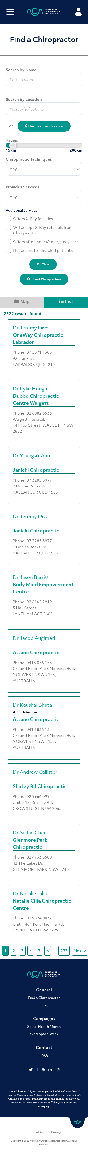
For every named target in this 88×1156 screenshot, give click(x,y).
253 (64, 950)
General (44, 990)
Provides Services (22, 187)
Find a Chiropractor (44, 997)
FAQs (44, 1055)
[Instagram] (58, 1070)
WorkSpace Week (44, 1033)
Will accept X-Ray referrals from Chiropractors (43, 230)
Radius (12, 140)
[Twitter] (31, 1070)
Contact (44, 1047)
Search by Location (24, 99)
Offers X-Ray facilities (33, 218)
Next (79, 950)
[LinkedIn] (50, 1070)
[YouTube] (44, 1070)
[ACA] (44, 12)
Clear (44, 264)
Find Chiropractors (46, 279)
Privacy (56, 1132)
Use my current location (45, 126)
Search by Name (21, 69)
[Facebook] (37, 1070)
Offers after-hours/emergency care (46, 241)
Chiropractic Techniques (29, 159)
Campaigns (44, 1018)
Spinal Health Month (44, 1026)
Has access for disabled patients (43, 250)
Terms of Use (36, 1132)
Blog (44, 1004)
